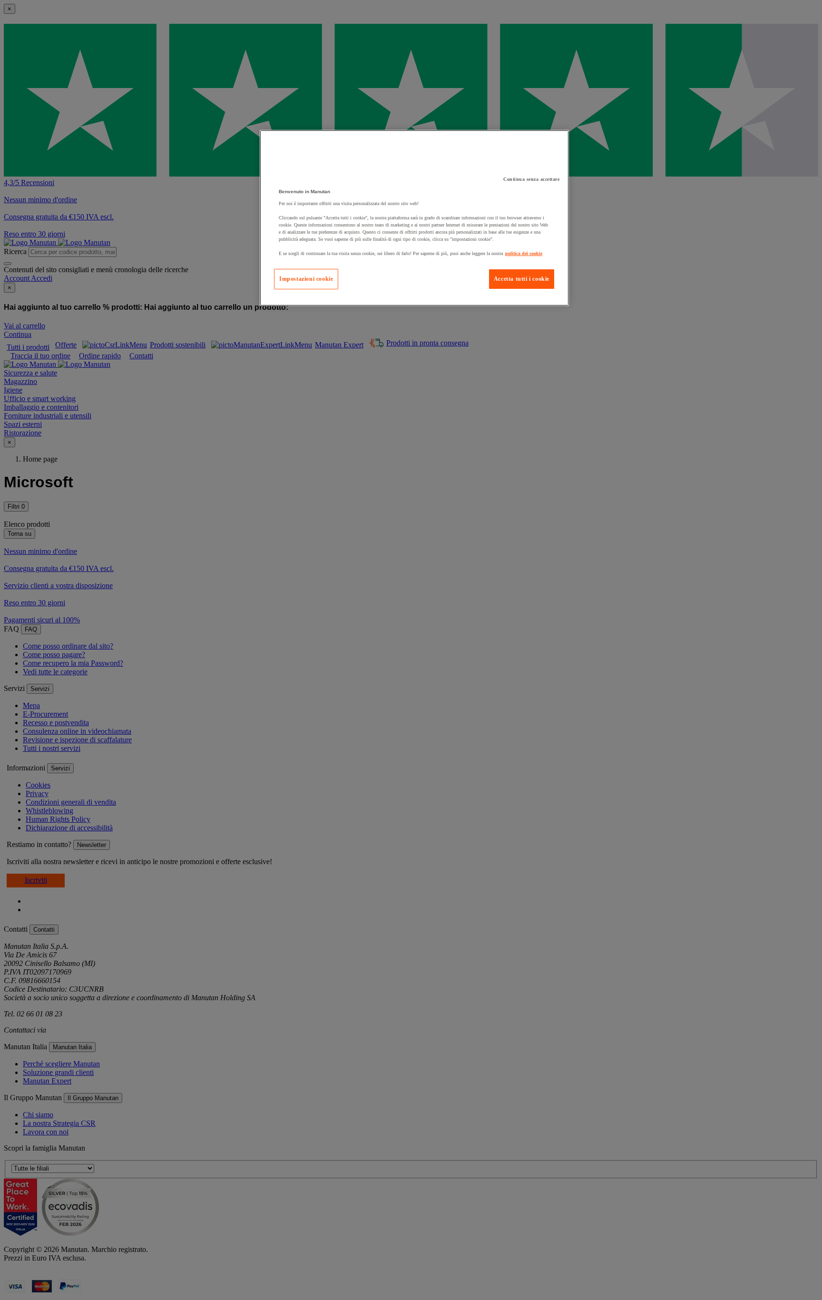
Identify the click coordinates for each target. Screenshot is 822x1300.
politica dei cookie (523, 253)
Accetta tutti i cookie (521, 279)
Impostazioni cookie (306, 279)
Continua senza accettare (531, 179)
